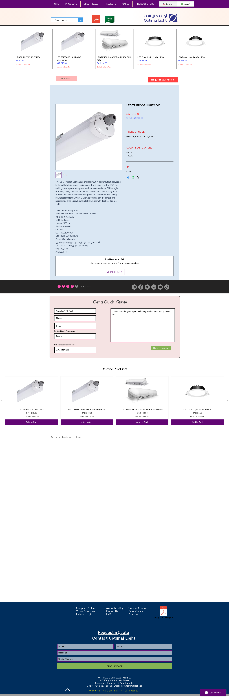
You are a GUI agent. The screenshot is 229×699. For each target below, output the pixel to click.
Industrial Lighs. (91, 614)
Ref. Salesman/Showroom (64, 345)
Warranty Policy (117, 608)
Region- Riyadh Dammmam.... (65, 331)
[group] (114, 49)
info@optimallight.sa (131, 686)
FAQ (117, 614)
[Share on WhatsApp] (133, 177)
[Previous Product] (10, 49)
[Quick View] (31, 391)
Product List (117, 611)
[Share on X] (138, 177)
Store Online (136, 611)
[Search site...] (80, 20)
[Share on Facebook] (128, 177)
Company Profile (91, 608)
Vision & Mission (91, 611)
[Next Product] (218, 49)
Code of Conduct (137, 608)
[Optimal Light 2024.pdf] (96, 19)
